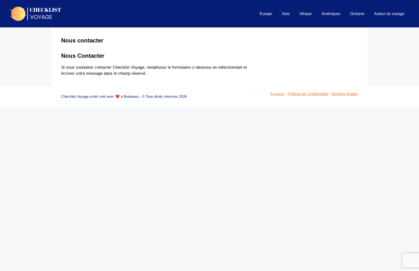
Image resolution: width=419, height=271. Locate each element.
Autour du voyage (389, 14)
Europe (266, 14)
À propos (277, 94)
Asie (286, 14)
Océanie (357, 14)
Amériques (331, 14)
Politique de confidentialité (308, 94)
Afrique (305, 14)
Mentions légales (344, 94)
